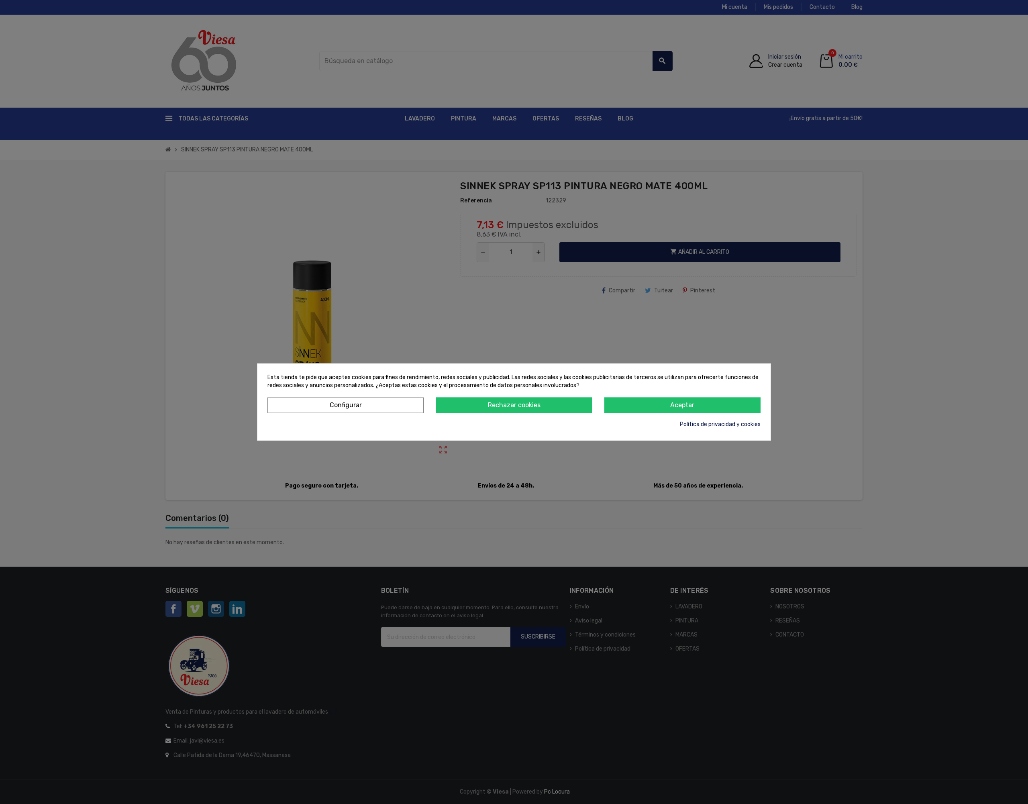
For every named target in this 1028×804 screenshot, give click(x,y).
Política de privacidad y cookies (720, 423)
